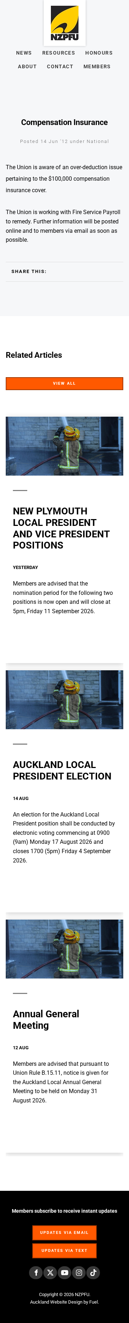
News (24, 53)
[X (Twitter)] (50, 1272)
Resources (59, 53)
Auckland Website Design (56, 1302)
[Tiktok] (93, 1272)
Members (97, 66)
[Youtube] (64, 1272)
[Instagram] (79, 1272)
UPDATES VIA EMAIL (64, 1229)
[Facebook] (36, 1272)
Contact (60, 66)
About (27, 66)
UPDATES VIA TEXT (64, 1247)
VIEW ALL (111, 381)
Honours (99, 53)
